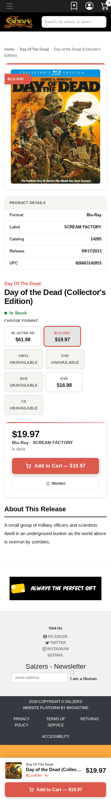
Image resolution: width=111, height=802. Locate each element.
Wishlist (58, 483)
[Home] (18, 21)
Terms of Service (55, 722)
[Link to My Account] (89, 7)
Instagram (57, 649)
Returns (89, 719)
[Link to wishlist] (74, 7)
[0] (105, 7)
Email (57, 655)
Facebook (57, 636)
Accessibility (55, 736)
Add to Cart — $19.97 (59, 465)
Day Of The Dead (34, 49)
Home (9, 49)
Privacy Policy (22, 722)
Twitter (57, 643)
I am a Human (83, 678)
